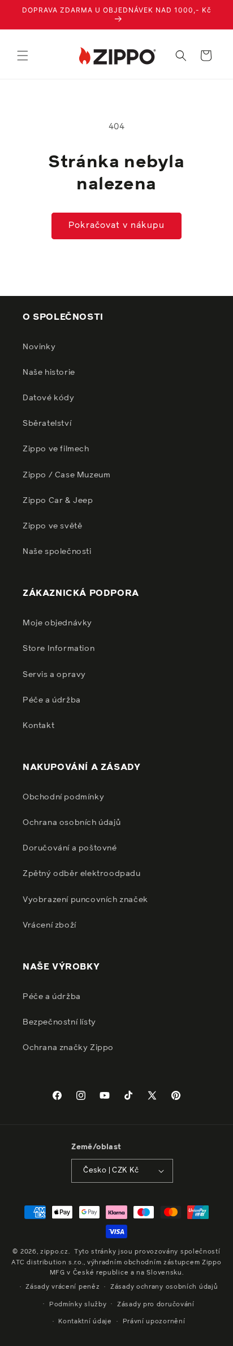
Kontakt (38, 726)
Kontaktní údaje (85, 1321)
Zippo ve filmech (56, 449)
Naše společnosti (57, 552)
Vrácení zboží (49, 925)
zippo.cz (54, 1251)
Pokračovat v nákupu (116, 225)
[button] (22, 55)
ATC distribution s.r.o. (47, 1262)
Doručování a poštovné (70, 848)
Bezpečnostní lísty (59, 1022)
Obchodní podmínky (63, 797)
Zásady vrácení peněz (62, 1287)
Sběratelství (47, 423)
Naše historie (49, 372)
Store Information (58, 649)
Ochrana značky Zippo (68, 1048)
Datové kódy (49, 398)
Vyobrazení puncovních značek (85, 900)
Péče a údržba (52, 700)
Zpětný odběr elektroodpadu (82, 874)
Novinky (39, 347)
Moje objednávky (57, 623)
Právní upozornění (154, 1321)
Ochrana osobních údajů (71, 823)
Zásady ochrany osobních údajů (164, 1287)
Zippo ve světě (52, 526)
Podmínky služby (78, 1304)
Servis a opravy (54, 675)
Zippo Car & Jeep (58, 501)
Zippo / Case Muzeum (66, 475)
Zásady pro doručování (156, 1304)
